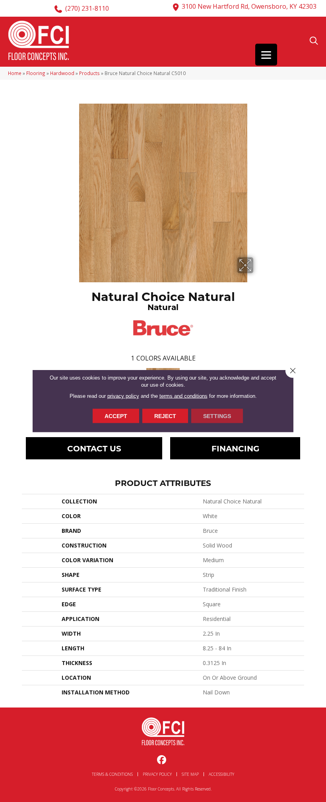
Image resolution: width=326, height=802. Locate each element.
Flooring (35, 73)
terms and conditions (183, 396)
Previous (18, 385)
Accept (116, 416)
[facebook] (162, 760)
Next (308, 385)
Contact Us (94, 448)
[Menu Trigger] (266, 55)
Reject (165, 416)
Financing (235, 448)
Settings (217, 416)
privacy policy (123, 396)
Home (14, 73)
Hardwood (62, 73)
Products (89, 73)
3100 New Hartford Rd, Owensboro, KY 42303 (249, 6)
